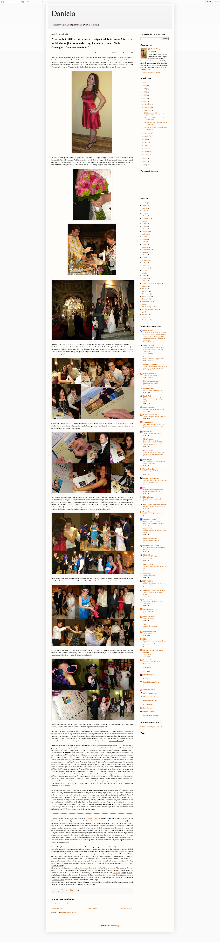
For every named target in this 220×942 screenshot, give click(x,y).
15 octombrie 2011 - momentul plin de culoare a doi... (155, 123)
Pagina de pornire (92, 908)
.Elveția (144, 221)
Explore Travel (148, 564)
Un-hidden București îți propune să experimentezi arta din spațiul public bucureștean (153, 349)
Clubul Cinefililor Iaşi (150, 609)
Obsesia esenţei (147, 633)
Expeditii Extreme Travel (151, 682)
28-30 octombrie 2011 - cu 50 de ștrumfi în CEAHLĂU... (154, 114)
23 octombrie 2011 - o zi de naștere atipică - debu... (154, 119)
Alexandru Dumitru (149, 697)
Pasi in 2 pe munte (149, 617)
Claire (145, 639)
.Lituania (145, 247)
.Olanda (144, 255)
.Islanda (144, 239)
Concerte (60, 892)
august (147, 136)
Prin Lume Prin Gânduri (151, 545)
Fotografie (145, 299)
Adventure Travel (149, 689)
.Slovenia (145, 268)
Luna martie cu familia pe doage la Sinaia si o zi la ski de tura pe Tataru (153, 425)
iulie (146, 139)
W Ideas (146, 678)
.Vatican (144, 281)
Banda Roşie (147, 396)
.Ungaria (145, 278)
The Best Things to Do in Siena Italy (154, 506)
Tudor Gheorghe (94, 818)
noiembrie (148, 107)
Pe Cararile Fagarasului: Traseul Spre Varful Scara (154, 548)
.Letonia (144, 244)
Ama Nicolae (147, 357)
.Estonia (144, 224)
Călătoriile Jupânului (150, 538)
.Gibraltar (145, 234)
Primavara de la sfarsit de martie (152, 390)
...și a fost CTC (147, 654)
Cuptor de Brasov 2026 (150, 375)
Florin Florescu (148, 330)
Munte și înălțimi (147, 307)
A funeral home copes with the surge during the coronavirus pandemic (154, 453)
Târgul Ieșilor (67, 892)
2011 (144, 101)
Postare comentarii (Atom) (68, 912)
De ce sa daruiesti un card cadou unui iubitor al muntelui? (154, 462)
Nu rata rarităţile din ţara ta (150, 309)
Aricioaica (116, 872)
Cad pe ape (84, 868)
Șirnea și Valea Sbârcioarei (151, 540)
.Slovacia (145, 265)
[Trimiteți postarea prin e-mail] (78, 890)
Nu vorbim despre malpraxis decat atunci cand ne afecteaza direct (153, 490)
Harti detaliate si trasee (150, 715)
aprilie (147, 148)
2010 (144, 158)
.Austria (144, 205)
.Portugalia (145, 260)
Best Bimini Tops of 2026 (150, 383)
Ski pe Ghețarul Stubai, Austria (152, 499)
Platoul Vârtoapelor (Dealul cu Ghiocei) (154, 417)
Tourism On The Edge (150, 364)
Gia (144, 488)
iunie (146, 142)
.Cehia (144, 211)
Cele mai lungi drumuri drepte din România (153, 593)
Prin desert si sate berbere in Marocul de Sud (155, 567)
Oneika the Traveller (149, 519)
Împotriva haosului (149, 632)
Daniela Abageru (156, 49)
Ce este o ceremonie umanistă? (152, 433)
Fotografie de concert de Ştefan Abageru (153, 651)
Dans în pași (146, 294)
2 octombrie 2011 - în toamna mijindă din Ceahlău (155, 128)
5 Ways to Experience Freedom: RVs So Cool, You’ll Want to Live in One (155, 367)
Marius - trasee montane (151, 415)
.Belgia (144, 208)
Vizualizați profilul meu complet (150, 72)
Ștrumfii (144, 314)
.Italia (144, 242)
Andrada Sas (147, 431)
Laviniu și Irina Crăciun (151, 600)
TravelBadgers (148, 704)
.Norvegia (145, 252)
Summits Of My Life (149, 700)
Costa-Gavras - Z (148, 611)
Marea (144, 304)
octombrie (148, 110)
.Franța (144, 229)
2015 (144, 89)
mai (146, 145)
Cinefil (144, 289)
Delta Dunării (146, 296)
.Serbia (144, 263)
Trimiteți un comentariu (61, 904)
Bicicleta (144, 286)
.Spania (144, 270)
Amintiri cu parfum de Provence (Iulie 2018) (154, 531)
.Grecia (144, 237)
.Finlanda (145, 226)
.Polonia (144, 257)
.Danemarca (145, 218)
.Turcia (144, 276)
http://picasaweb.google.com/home (152, 727)
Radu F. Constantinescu (151, 478)
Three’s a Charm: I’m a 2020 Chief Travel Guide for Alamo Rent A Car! (154, 522)
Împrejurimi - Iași (147, 301)
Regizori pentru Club (150, 693)
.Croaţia (144, 216)
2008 (144, 165)
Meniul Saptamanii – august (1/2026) (154, 359)
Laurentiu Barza (148, 660)
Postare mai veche (126, 908)
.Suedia (144, 273)
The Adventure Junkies (151, 381)
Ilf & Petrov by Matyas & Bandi (152, 514)
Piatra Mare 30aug (148, 618)
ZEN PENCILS (148, 581)
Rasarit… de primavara (150, 626)
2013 (144, 95)
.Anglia (144, 203)
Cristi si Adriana (148, 712)
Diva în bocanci (148, 497)
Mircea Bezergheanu (149, 469)
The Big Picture (148, 450)
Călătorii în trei (148, 555)
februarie (147, 151)
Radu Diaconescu (149, 388)
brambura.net (147, 686)
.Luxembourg (146, 250)
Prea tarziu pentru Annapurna (152, 662)
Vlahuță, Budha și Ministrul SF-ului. (153, 409)
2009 (144, 162)
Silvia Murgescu (148, 439)
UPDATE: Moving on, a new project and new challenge (153, 584)
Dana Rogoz (147, 574)
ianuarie (147, 155)
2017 (144, 83)
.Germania (145, 231)
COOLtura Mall (148, 345)
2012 (144, 98)
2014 (144, 92)
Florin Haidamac (148, 407)
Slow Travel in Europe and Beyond (154, 504)
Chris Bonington (148, 675)
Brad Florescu (147, 708)
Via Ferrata (145, 320)
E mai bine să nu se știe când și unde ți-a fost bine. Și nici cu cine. (155, 481)
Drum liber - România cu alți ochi (154, 590)
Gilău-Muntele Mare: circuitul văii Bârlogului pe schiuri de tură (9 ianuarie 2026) (155, 400)
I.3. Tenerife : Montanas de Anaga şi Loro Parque (153, 603)
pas (143, 312)
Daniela (63, 13)
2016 (144, 86)
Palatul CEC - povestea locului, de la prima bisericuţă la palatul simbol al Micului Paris (154, 643)
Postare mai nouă (57, 908)
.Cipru (144, 213)
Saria (145, 624)
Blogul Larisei (147, 529)
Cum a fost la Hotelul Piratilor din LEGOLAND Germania (153, 558)
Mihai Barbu (147, 667)
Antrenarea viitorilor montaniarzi (152, 283)
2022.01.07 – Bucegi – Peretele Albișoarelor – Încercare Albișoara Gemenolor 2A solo (153, 443)
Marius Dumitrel (148, 422)
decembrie (148, 104)
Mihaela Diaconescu (149, 373)
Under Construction (149, 576)
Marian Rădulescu (149, 512)
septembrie (148, 133)
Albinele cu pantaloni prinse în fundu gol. (154, 472)
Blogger (117, 926)
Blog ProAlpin (147, 459)
